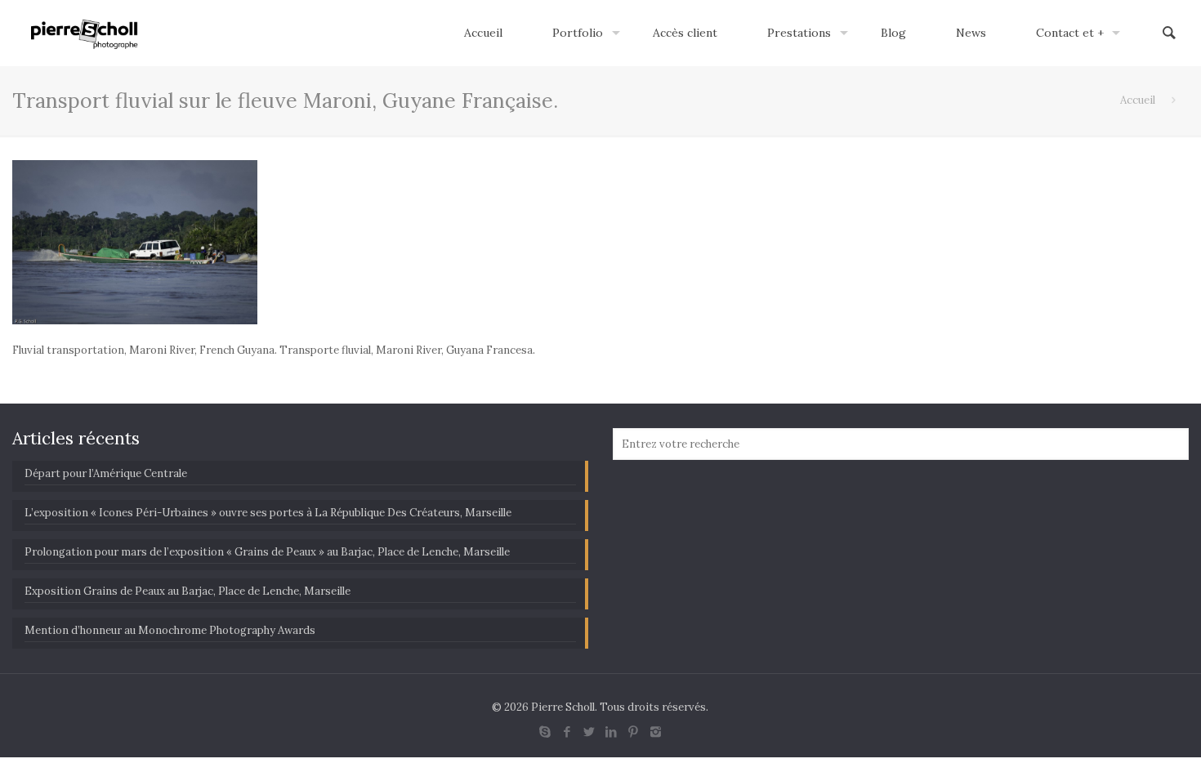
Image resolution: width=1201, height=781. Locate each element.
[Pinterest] (633, 731)
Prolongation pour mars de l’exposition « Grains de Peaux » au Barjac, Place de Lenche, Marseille (267, 552)
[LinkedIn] (611, 731)
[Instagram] (655, 731)
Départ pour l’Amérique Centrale (106, 473)
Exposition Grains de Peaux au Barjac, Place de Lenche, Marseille (187, 591)
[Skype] (545, 731)
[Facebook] (567, 731)
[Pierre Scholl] (84, 32)
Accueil (1137, 100)
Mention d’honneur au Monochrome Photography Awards (170, 630)
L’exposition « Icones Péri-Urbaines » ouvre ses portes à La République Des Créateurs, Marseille (268, 513)
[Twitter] (589, 731)
